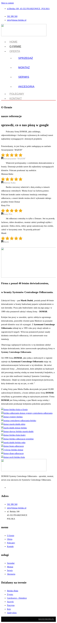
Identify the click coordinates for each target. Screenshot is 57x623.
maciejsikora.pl (46, 619)
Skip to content (7, 3)
